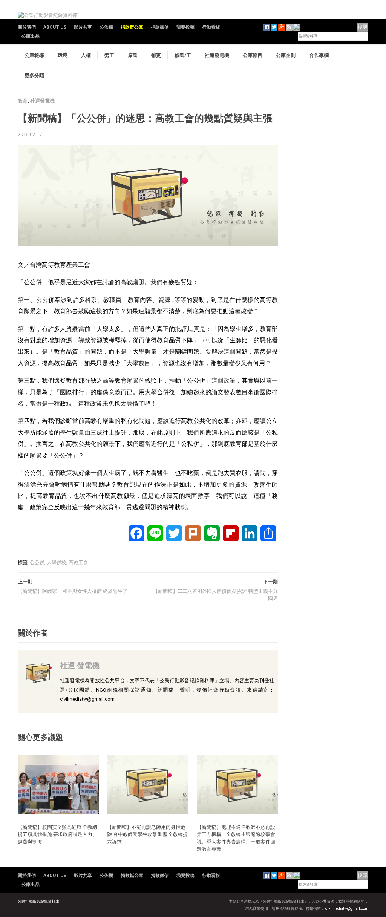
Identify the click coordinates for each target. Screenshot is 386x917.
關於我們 (27, 27)
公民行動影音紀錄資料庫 (38, 901)
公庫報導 (34, 55)
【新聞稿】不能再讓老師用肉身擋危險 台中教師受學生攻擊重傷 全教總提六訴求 (147, 834)
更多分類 (34, 75)
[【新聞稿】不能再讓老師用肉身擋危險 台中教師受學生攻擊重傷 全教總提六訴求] (147, 784)
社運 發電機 (80, 665)
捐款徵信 (160, 27)
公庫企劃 (286, 55)
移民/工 (183, 55)
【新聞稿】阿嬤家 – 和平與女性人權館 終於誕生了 (72, 591)
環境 (62, 55)
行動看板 (211, 27)
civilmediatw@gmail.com (346, 908)
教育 (23, 101)
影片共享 (83, 27)
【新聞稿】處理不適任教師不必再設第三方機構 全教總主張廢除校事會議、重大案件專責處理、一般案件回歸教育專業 (236, 838)
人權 (86, 55)
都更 (156, 55)
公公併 (37, 562)
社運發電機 (217, 55)
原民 (133, 55)
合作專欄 (319, 55)
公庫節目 (252, 55)
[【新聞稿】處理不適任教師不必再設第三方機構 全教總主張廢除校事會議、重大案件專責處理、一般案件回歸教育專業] (237, 784)
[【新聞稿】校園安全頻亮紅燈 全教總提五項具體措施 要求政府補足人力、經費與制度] (58, 784)
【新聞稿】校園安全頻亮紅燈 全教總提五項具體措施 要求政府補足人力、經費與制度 (57, 834)
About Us (54, 27)
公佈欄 (106, 27)
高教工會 (78, 562)
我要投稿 (185, 27)
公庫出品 (30, 36)
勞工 (109, 55)
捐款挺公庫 (132, 27)
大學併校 (56, 562)
